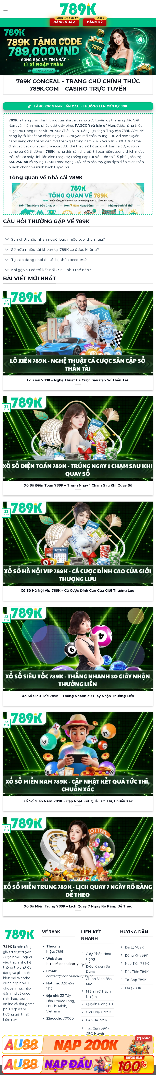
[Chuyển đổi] (7, 239)
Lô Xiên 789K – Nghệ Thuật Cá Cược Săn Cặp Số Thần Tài (78, 380)
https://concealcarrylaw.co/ (68, 964)
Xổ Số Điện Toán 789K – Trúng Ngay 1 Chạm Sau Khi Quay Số (78, 485)
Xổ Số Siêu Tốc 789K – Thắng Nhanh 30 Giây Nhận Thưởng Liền (78, 696)
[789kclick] (78, 9)
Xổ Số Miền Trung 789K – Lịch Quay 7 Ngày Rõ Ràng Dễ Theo (78, 906)
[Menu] (5, 9)
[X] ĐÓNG (143, 1038)
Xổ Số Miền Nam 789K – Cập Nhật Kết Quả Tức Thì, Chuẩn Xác (78, 801)
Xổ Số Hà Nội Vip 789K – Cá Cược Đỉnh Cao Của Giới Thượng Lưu (78, 590)
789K (7, 947)
